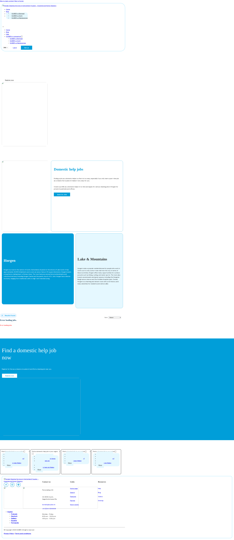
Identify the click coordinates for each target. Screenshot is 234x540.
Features (73, 497)
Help (7, 34)
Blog (7, 12)
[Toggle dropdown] (24, 452)
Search (72, 493)
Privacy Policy (9, 534)
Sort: (106, 317)
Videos (100, 497)
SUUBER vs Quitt (17, 16)
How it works (74, 505)
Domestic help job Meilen (46, 467)
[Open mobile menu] (3, 26)
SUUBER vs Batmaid (18, 14)
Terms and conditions (23, 534)
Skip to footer (19, 1)
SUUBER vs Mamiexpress (20, 18)
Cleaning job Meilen (105, 463)
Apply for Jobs (62, 194)
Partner (72, 501)
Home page (74, 488)
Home (8, 9)
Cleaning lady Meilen (75, 461)
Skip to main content (7, 1)
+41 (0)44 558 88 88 (49, 509)
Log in (15, 48)
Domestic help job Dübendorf (43, 462)
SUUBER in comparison (13, 36)
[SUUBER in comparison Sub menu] (21, 37)
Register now (9, 80)
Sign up (26, 48)
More (9, 465)
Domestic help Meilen (14, 463)
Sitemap (100, 501)
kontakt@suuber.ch (48, 505)
